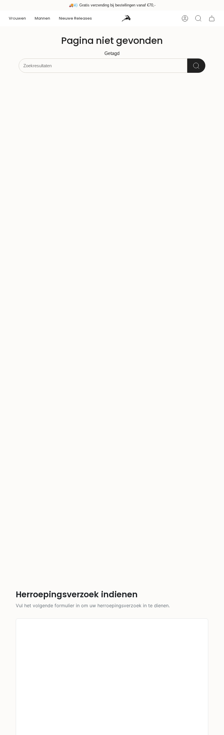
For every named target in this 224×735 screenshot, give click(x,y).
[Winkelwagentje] (211, 18)
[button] (17, 18)
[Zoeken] (196, 65)
